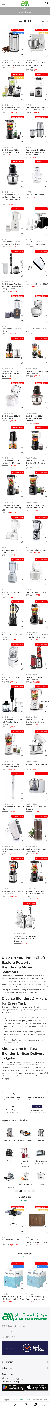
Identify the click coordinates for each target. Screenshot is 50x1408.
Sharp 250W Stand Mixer (36, 592)
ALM (27, 281)
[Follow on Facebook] (3, 1379)
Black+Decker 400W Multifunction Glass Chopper (34, 418)
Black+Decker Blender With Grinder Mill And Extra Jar (35, 893)
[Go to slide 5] (33, 1191)
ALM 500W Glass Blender (36, 550)
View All (24, 1200)
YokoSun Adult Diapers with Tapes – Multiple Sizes (13, 1298)
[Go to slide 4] (29, 1191)
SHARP (28, 105)
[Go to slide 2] (20, 1191)
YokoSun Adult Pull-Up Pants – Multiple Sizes (35, 1298)
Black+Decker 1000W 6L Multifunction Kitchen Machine (36, 65)
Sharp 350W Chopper (35, 195)
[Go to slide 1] (16, 1191)
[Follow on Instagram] (8, 1379)
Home (20, 12)
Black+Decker (7, 60)
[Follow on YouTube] (17, 1379)
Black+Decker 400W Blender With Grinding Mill (11, 507)
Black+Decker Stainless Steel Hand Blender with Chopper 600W (12, 286)
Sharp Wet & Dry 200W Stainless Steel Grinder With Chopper (35, 152)
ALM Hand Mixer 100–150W (37, 284)
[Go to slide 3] (25, 1191)
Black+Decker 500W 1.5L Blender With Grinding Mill (36, 463)
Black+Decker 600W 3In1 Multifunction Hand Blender (12, 722)
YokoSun (5, 1294)
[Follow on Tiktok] (22, 1379)
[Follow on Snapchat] (13, 1379)
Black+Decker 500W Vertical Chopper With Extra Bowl (11, 373)
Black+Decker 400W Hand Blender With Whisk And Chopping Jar (25, 938)
